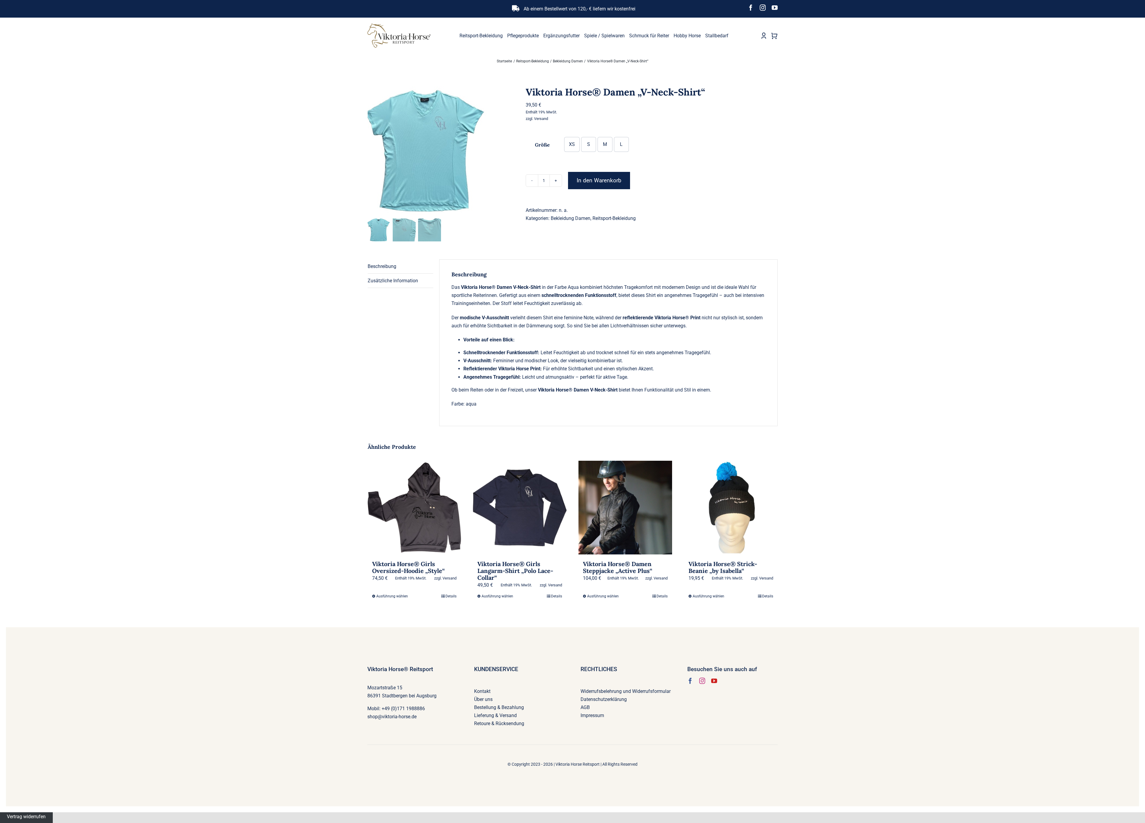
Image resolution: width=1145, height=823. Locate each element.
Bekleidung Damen (570, 218)
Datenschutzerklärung (604, 699)
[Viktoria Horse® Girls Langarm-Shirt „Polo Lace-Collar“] (520, 507)
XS (572, 144)
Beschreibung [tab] (382, 266)
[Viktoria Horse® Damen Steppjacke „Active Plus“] (625, 507)
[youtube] (775, 8)
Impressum (592, 715)
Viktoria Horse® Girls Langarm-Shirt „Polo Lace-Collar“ (515, 570)
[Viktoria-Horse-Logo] (399, 26)
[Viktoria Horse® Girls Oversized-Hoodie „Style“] (414, 507)
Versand (541, 118)
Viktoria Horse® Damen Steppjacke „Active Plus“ (617, 567)
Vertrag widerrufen (26, 816)
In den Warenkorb (599, 180)
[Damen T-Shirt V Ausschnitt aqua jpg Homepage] (442, 151)
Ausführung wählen (392, 596)
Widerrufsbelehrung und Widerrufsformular (626, 691)
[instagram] (763, 8)
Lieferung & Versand (495, 715)
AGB (585, 707)
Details (451, 596)
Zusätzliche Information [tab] (393, 280)
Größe (542, 145)
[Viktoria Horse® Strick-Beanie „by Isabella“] (731, 507)
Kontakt (482, 691)
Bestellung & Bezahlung (499, 707)
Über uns (483, 699)
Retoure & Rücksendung (499, 723)
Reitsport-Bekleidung (614, 218)
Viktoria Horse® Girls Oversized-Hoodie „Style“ (408, 567)
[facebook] (751, 8)
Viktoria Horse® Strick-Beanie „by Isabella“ (722, 567)
